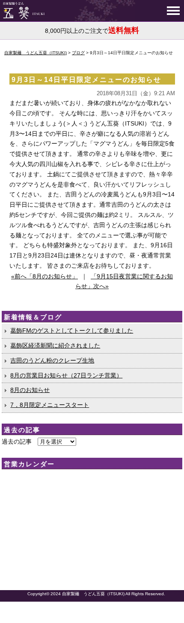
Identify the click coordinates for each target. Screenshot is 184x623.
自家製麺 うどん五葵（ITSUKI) (93, 593)
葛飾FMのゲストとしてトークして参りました (71, 330)
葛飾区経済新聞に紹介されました (55, 345)
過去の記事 (17, 441)
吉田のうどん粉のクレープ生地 (52, 360)
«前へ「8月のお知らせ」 (44, 276)
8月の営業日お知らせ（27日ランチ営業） (66, 375)
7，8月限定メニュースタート (49, 404)
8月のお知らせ (30, 389)
